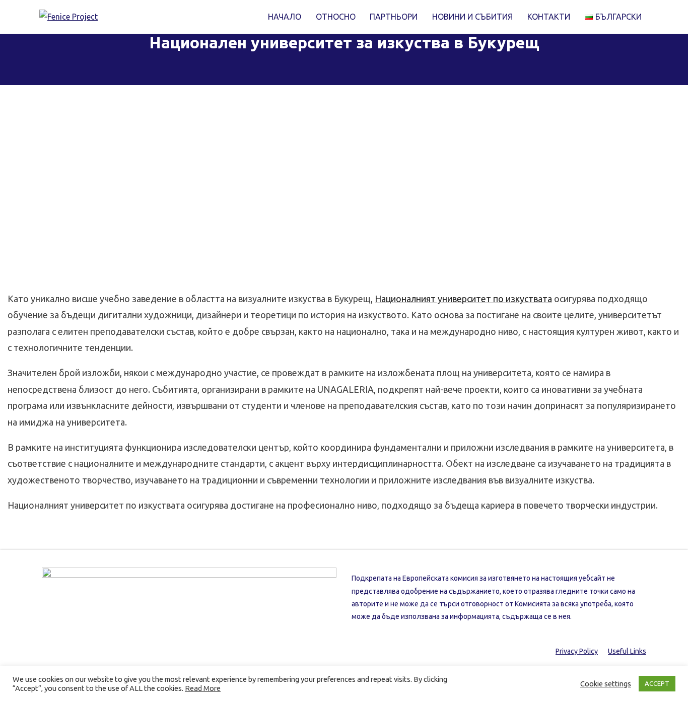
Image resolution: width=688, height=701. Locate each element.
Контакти (548, 16)
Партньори (394, 16)
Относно (336, 16)
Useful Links (627, 651)
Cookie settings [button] (605, 683)
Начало (284, 16)
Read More (203, 688)
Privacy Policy (577, 651)
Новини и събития (472, 16)
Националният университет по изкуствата (463, 299)
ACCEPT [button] (657, 683)
